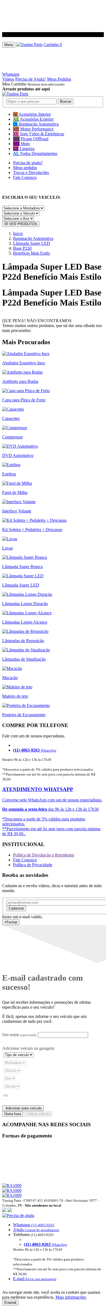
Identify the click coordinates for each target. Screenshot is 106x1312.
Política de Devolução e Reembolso (43, 855)
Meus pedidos (25, 167)
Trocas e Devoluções (31, 172)
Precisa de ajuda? (28, 162)
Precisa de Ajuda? (30, 79)
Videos (8, 79)
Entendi (10, 1303)
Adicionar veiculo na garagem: (28, 1048)
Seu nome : (19, 1034)
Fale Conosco (25, 177)
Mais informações (70, 1297)
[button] (53, 1247)
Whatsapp (10, 74)
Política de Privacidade (32, 864)
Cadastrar (16, 908)
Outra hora (12, 1114)
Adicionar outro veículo (23, 1108)
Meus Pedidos (59, 79)
